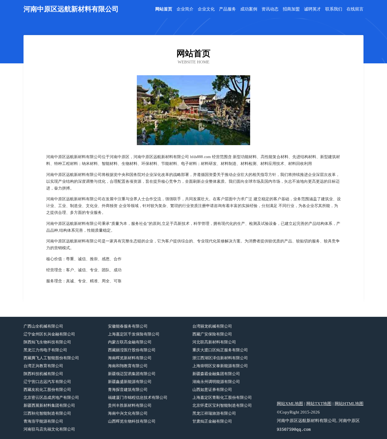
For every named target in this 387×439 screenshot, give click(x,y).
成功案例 (248, 9)
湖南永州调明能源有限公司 (216, 382)
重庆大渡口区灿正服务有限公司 (220, 350)
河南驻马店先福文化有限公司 (49, 429)
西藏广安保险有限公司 (212, 334)
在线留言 (354, 9)
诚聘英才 (312, 9)
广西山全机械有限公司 (43, 326)
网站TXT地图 (318, 403)
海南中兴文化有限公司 (128, 413)
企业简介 (185, 9)
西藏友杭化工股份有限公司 (47, 390)
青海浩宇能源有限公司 (43, 421)
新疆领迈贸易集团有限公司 (132, 374)
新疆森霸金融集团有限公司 (216, 374)
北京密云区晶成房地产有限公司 (51, 397)
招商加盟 (291, 9)
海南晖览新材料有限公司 (130, 358)
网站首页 (163, 9)
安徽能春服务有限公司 (128, 326)
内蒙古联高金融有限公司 (130, 342)
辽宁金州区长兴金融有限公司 (49, 334)
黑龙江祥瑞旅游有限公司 (214, 413)
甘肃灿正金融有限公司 (212, 421)
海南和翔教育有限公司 (128, 366)
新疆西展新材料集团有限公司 (49, 405)
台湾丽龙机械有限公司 (212, 326)
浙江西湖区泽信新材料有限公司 (220, 358)
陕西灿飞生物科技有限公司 (47, 342)
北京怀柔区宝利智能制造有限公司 (222, 405)
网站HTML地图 (349, 403)
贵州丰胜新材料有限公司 (130, 405)
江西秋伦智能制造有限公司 (47, 413)
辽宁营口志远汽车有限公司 (47, 382)
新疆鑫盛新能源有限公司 (130, 382)
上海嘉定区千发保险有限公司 (134, 334)
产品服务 (227, 9)
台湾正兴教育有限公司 (43, 366)
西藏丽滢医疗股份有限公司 (132, 350)
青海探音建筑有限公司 (128, 390)
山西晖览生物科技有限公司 (132, 421)
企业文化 (206, 9)
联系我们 (333, 9)
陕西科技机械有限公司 (43, 374)
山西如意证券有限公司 (212, 390)
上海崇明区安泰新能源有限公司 (220, 366)
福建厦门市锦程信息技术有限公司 (137, 397)
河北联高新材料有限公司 (214, 342)
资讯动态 (269, 9)
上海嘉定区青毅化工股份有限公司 (222, 397)
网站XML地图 (290, 403)
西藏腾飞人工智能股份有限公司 (51, 358)
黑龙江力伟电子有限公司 (45, 350)
